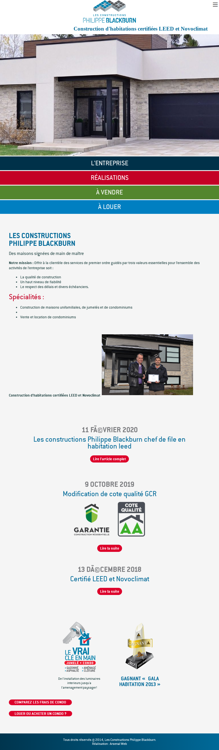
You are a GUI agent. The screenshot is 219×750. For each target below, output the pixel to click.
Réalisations (110, 178)
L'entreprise (109, 163)
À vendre (109, 192)
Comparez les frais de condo (40, 702)
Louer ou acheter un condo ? (40, 713)
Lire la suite (109, 548)
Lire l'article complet (109, 459)
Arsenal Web (118, 744)
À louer (109, 207)
